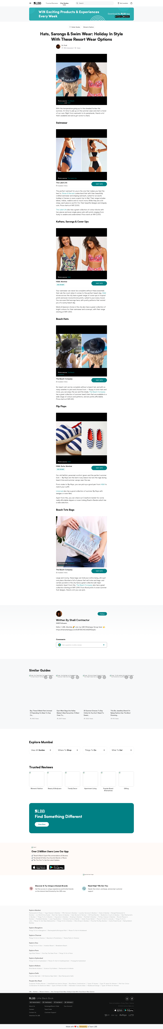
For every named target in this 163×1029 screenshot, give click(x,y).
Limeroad (59, 491)
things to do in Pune (66, 953)
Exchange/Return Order (52, 1006)
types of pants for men (59, 985)
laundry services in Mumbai (88, 913)
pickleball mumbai (41, 919)
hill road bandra (93, 915)
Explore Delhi (34, 973)
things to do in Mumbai (64, 921)
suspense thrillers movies (37, 983)
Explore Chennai (35, 935)
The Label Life (72, 178)
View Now (41, 824)
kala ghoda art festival (78, 915)
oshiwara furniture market (71, 919)
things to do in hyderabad (37, 961)
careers (31, 1009)
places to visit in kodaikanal (78, 930)
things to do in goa (35, 945)
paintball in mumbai (90, 917)
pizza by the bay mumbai (99, 921)
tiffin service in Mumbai (69, 913)
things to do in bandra (45, 917)
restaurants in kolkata (66, 968)
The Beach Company (97, 392)
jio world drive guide (43, 915)
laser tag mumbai (55, 919)
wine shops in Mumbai (81, 921)
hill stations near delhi (49, 976)
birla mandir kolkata (35, 968)
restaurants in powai (35, 913)
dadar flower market (88, 919)
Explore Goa (33, 943)
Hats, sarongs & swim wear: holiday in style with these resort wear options (72, 991)
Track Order (48, 1009)
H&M (68, 103)
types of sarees (93, 983)
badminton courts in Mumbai (110, 915)
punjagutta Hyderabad (78, 961)
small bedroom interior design (57, 983)
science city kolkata (50, 968)
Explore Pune (34, 950)
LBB (30, 991)
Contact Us (32, 1012)
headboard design (94, 985)
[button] (123, 3)
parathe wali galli (34, 976)
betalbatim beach (61, 945)
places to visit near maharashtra (44, 921)
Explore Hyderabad (36, 958)
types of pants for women (110, 985)
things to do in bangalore (37, 930)
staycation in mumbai (61, 917)
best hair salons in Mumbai (60, 915)
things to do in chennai (37, 938)
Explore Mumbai (35, 910)
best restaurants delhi (66, 976)
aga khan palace (34, 953)
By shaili (64, 45)
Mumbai (35, 991)
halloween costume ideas (77, 985)
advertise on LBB (34, 1015)
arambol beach (49, 945)
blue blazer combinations (77, 983)
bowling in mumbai (76, 917)
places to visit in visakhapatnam (58, 961)
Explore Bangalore (35, 928)
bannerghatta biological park (57, 930)
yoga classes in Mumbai (52, 913)
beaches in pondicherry (54, 938)
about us (32, 1006)
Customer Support (50, 1012)
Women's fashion (44, 991)
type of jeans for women (108, 983)
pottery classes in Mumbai (106, 917)
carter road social (115, 921)
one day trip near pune (49, 953)
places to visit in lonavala (105, 919)
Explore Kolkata (34, 966)
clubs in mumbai (104, 913)
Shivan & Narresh (68, 193)
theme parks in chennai (71, 938)
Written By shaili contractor (73, 620)
